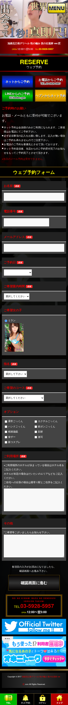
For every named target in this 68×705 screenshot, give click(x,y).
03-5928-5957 (46, 49)
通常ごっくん (15, 421)
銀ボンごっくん (46, 426)
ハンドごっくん (16, 426)
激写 (40, 437)
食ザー (11, 437)
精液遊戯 (13, 431)
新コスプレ (14, 442)
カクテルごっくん (48, 421)
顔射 (40, 431)
